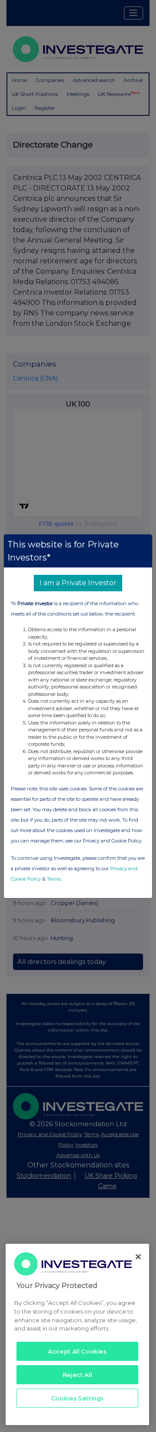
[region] (77, 1334)
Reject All (77, 1374)
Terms (54, 879)
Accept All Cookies (77, 1351)
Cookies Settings (77, 1398)
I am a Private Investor (78, 583)
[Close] (138, 1256)
